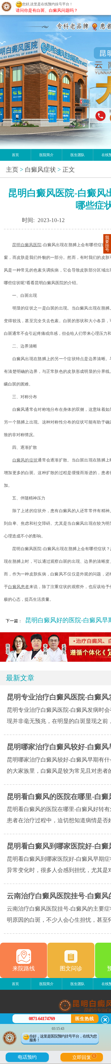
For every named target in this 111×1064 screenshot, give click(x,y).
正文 (68, 169)
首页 (15, 155)
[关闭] (105, 1019)
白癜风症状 (40, 169)
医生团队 (77, 155)
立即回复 (83, 1056)
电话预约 (27, 1057)
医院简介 (46, 155)
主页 (12, 169)
